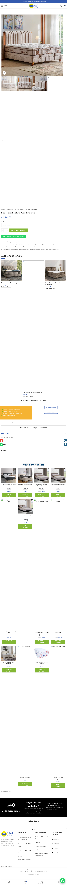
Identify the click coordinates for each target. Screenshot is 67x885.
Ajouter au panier (18, 230)
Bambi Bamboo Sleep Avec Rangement (53, 283)
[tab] (24, 428)
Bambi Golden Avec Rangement (33, 392)
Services (37, 850)
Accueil (3, 209)
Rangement (10, 209)
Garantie (37, 842)
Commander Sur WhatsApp (14, 236)
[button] (62, 880)
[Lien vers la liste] (59, 839)
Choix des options (9, 495)
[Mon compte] (61, 6)
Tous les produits (51, 412)
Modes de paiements (40, 846)
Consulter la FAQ (51, 407)
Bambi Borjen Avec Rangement (11, 283)
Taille (2, 221)
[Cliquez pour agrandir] (4, 73)
